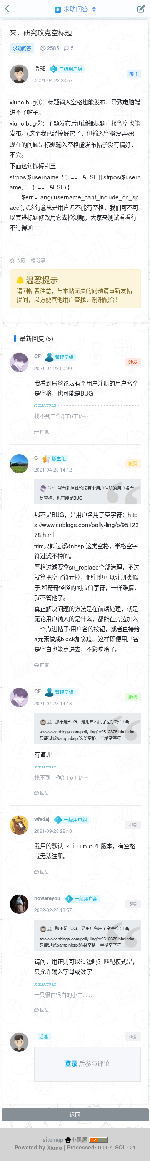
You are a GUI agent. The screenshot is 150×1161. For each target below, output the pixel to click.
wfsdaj (42, 818)
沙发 (133, 362)
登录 (71, 1063)
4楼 (133, 824)
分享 (40, 260)
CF (37, 356)
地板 (133, 697)
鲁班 (40, 68)
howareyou (47, 898)
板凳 (133, 463)
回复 (44, 431)
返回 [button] (75, 1114)
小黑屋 (79, 1139)
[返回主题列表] (7, 9)
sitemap (53, 1139)
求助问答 (22, 48)
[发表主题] (141, 9)
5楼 (133, 903)
